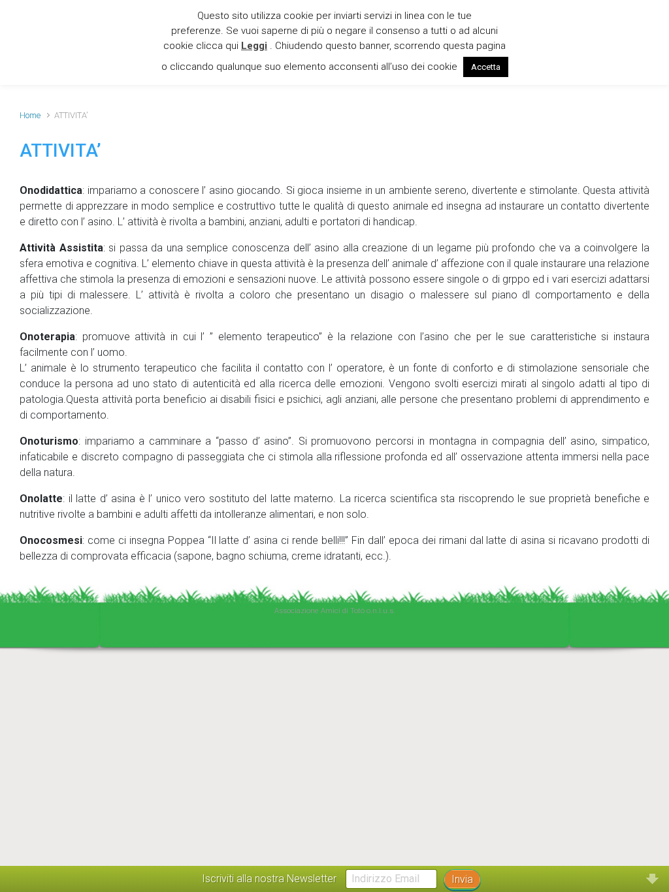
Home (30, 115)
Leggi (254, 46)
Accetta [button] (485, 67)
